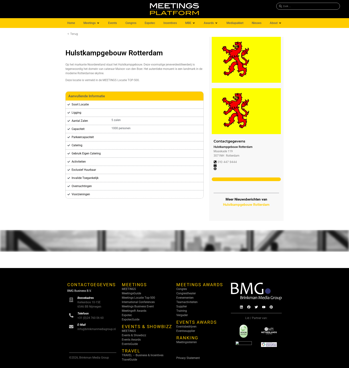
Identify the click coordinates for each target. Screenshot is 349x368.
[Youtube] (263, 307)
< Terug (72, 34)
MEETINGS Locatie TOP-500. (121, 80)
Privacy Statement (188, 358)
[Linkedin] (241, 307)
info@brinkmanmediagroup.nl (96, 329)
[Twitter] (256, 307)
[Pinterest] (271, 307)
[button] (92, 23)
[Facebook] (249, 307)
